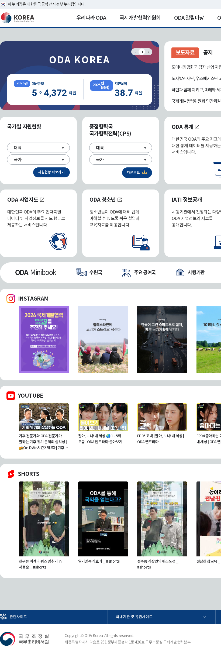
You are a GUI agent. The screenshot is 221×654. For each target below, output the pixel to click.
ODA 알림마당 (189, 17)
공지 (208, 52)
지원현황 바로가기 (51, 172)
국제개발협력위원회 (140, 17)
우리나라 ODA (91, 17)
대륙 (18, 147)
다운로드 (133, 172)
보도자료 (185, 52)
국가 (18, 159)
